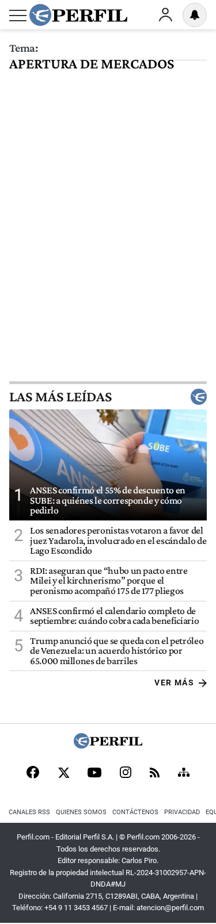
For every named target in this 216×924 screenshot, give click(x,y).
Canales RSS (29, 812)
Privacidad (182, 812)
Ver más (174, 682)
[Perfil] (108, 745)
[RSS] (155, 774)
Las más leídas (60, 397)
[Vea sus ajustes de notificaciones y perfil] (194, 14)
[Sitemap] (184, 773)
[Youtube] (94, 774)
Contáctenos (135, 812)
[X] (63, 773)
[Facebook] (32, 773)
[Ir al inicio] (78, 15)
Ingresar (165, 14)
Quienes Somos (81, 812)
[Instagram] (125, 773)
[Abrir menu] (17, 15)
